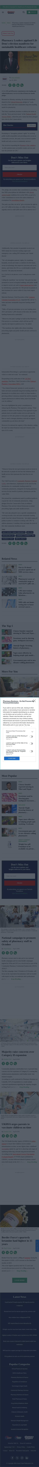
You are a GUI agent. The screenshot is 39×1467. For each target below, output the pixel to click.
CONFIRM (12, 758)
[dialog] (19, 733)
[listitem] (19, 731)
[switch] (31, 737)
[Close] (35, 701)
